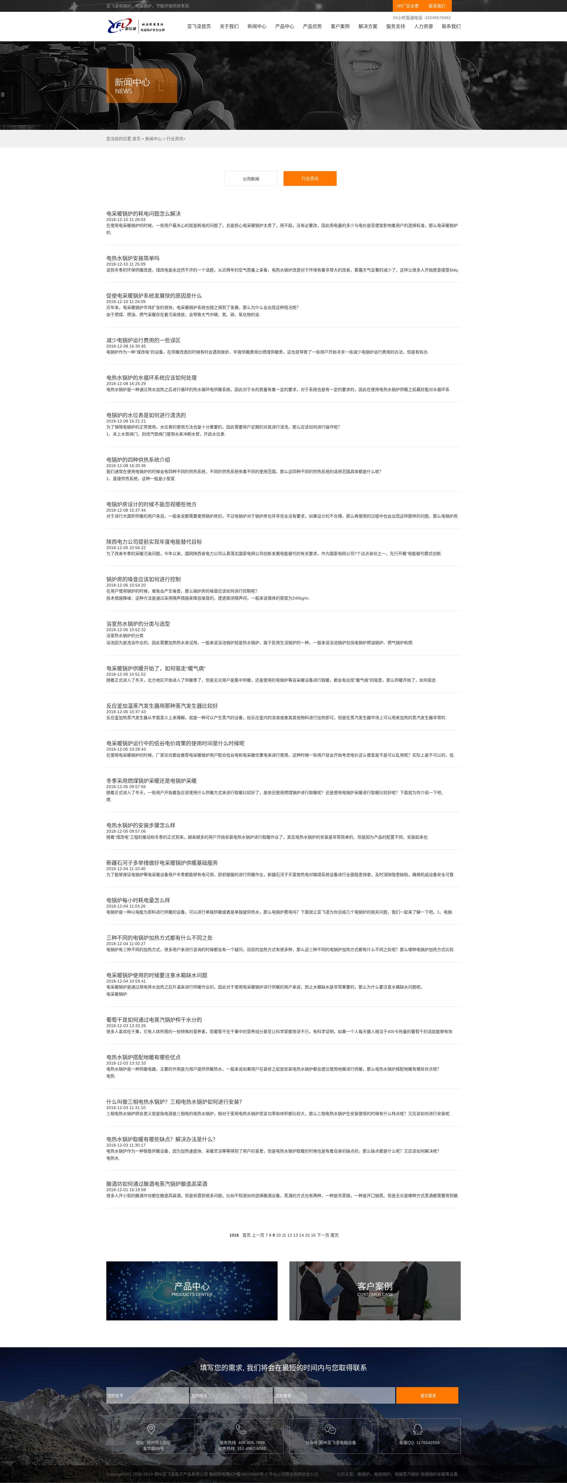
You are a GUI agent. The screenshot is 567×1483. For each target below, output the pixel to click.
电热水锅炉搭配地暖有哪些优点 (143, 1057)
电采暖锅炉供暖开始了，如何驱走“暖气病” (156, 669)
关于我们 (229, 26)
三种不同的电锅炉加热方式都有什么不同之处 (159, 938)
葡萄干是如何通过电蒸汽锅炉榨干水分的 (154, 1020)
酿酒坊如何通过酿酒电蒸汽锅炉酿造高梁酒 (156, 1184)
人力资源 (423, 26)
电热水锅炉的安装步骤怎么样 (140, 826)
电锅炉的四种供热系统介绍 (138, 460)
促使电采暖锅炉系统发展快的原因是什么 (154, 296)
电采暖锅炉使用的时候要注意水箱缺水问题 (156, 975)
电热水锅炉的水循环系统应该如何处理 (151, 378)
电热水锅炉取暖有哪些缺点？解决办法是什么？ (162, 1139)
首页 (136, 138)
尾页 (334, 1235)
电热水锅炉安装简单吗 (132, 258)
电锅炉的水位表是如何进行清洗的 (146, 415)
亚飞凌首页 (199, 26)
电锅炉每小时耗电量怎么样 (138, 900)
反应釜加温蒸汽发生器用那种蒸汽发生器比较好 (162, 706)
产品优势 (312, 26)
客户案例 (340, 26)
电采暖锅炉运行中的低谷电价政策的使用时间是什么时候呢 (175, 744)
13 (295, 1235)
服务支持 (395, 26)
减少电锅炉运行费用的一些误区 (143, 340)
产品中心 (284, 26)
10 (278, 1235)
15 (307, 1235)
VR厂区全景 (408, 6)
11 (284, 1235)
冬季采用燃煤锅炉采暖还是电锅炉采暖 (151, 781)
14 (301, 1235)
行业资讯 (175, 138)
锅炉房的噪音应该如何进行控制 (143, 579)
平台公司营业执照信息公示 (293, 1474)
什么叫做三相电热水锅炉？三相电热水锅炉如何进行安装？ (175, 1102)
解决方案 (368, 26)
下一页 (323, 1235)
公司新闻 (251, 178)
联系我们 (437, 6)
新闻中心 (256, 26)
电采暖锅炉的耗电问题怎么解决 (143, 214)
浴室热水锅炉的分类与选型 (138, 624)
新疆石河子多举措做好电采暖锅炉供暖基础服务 (162, 863)
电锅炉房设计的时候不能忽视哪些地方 (151, 505)
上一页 (258, 1235)
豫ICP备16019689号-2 (247, 1474)
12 (289, 1235)
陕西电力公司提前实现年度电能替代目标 (154, 542)
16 (313, 1235)
